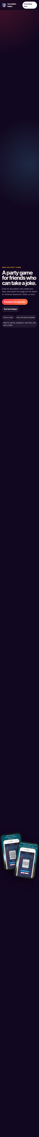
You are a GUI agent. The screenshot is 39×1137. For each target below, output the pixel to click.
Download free (28, 5)
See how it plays (10, 309)
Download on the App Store (15, 302)
